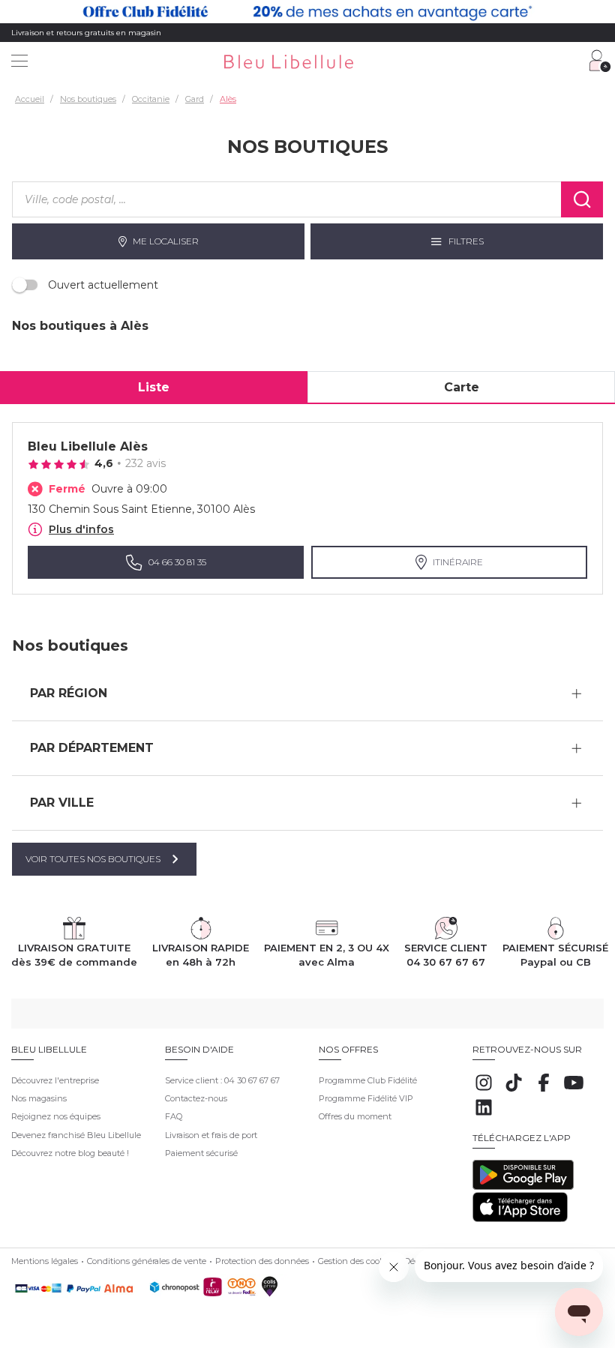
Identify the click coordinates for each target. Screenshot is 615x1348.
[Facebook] (543, 1091)
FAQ (173, 1116)
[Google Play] (523, 1187)
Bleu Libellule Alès (88, 446)
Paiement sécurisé (201, 1153)
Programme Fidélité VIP (366, 1098)
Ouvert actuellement (103, 285)
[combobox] (286, 199)
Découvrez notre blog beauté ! (70, 1153)
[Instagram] (483, 1091)
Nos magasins (39, 1098)
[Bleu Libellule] (311, 62)
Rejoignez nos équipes (55, 1116)
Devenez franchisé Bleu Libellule (76, 1135)
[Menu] (19, 62)
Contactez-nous (196, 1098)
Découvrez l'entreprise (55, 1080)
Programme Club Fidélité (368, 1080)
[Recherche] (582, 199)
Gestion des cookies (356, 1261)
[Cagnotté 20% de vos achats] (307, 11)
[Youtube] (573, 1091)
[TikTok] (513, 1091)
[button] (307, 693)
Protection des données (262, 1261)
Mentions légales (44, 1261)
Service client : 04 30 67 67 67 (222, 1080)
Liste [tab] (154, 387)
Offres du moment (355, 1116)
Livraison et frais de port (211, 1135)
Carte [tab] (461, 387)
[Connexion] (600, 60)
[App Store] (520, 1219)
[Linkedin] (483, 1115)
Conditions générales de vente (146, 1261)
